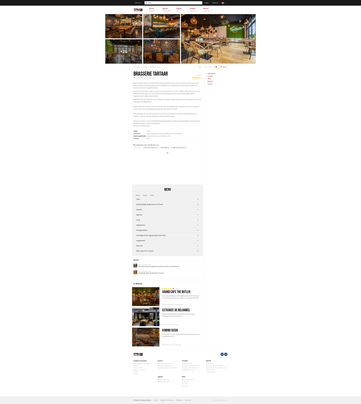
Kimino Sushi (170, 330)
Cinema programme (164, 381)
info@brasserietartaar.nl (178, 147)
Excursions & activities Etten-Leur (216, 368)
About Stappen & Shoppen (141, 363)
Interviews (185, 386)
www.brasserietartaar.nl (150, 147)
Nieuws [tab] (210, 84)
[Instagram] (139, 147)
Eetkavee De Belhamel (176, 310)
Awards (135, 372)
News (183, 377)
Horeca (160, 361)
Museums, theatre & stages (214, 366)
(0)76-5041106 (164, 147)
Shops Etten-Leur (187, 363)
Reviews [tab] (210, 81)
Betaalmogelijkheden (139, 136)
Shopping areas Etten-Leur (190, 368)
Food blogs (185, 381)
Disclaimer (179, 400)
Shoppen (185, 361)
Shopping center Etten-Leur (190, 366)
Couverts (136, 138)
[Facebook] (135, 147)
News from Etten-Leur (188, 379)
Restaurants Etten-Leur (165, 363)
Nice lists (184, 384)
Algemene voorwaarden (167, 400)
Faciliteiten (136, 133)
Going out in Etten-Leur (165, 366)
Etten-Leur (138, 3)
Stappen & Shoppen (140, 361)
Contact (135, 374)
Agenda (160, 377)
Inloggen (206, 3)
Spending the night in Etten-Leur (167, 368)
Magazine (136, 366)
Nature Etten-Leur (211, 372)
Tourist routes (210, 370)
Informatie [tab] (211, 73)
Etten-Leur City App (139, 370)
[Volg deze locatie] (216, 67)
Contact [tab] (210, 76)
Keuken (135, 131)
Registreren (215, 3)
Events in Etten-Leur (164, 379)
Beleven (208, 361)
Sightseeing (209, 363)
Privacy (156, 400)
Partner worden (138, 368)
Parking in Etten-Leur (188, 370)
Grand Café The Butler (176, 292)
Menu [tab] (209, 79)
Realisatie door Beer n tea (220, 400)
